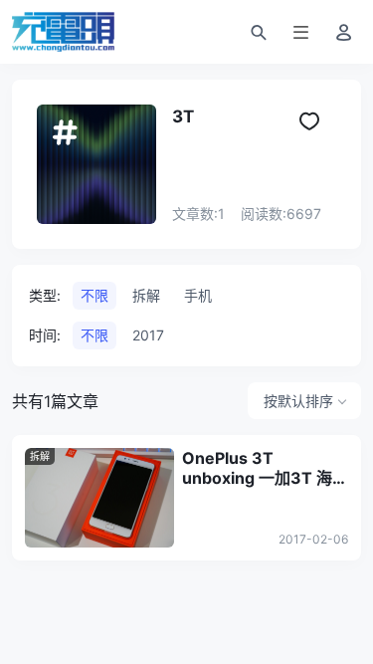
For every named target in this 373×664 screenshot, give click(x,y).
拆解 (40, 456)
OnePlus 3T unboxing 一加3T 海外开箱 (265, 468)
